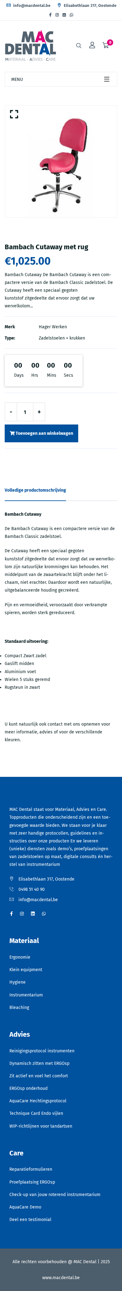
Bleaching (19, 1007)
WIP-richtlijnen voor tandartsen (40, 1126)
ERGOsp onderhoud (28, 1088)
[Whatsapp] (71, 15)
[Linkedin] (64, 15)
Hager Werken (53, 327)
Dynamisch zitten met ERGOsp (39, 1063)
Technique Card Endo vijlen (36, 1113)
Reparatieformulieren (30, 1169)
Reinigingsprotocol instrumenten (41, 1051)
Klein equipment (25, 969)
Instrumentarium (26, 995)
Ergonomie (19, 957)
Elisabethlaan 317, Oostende (89, 5)
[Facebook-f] (50, 15)
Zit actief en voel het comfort (38, 1076)
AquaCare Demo (25, 1207)
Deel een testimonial (30, 1219)
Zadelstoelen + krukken (62, 338)
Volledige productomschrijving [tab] (35, 490)
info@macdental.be (31, 5)
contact (55, 724)
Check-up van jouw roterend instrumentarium (54, 1194)
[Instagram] (57, 15)
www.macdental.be (61, 1277)
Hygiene (17, 982)
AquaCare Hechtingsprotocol (37, 1101)
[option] (61, 161)
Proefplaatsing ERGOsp (32, 1182)
